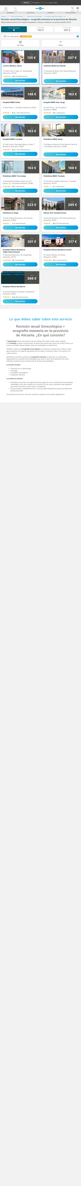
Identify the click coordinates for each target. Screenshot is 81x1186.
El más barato (40, 29)
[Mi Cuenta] (6, 8)
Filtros (61, 45)
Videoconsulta (30, 12)
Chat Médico (50, 12)
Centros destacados (14, 28)
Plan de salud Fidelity (70, 12)
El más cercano (67, 29)
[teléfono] (15, 8)
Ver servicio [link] (20, 80)
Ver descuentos (18, 36)
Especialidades (10, 12)
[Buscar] (72, 8)
